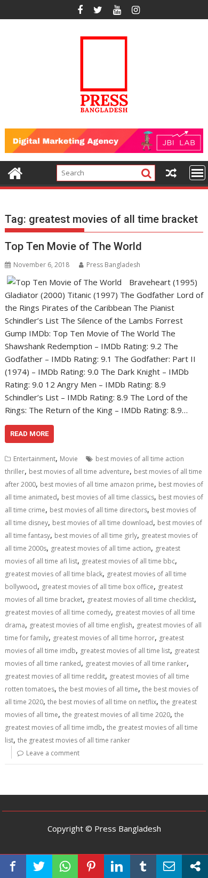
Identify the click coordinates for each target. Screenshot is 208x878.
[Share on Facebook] (13, 866)
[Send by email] (169, 866)
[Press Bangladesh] (15, 172)
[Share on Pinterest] (91, 866)
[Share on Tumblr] (143, 866)
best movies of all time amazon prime (97, 484)
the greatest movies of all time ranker (74, 740)
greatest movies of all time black (53, 573)
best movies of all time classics (107, 497)
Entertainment (34, 458)
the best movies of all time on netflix (101, 701)
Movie (69, 458)
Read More (29, 434)
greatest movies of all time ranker (136, 663)
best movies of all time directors (98, 509)
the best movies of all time (98, 689)
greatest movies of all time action (101, 548)
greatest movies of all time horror (104, 637)
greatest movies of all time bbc (128, 561)
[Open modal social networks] (195, 866)
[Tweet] (39, 866)
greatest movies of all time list (125, 650)
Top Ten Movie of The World (73, 246)
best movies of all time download (102, 522)
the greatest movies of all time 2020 (116, 714)
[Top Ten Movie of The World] (64, 282)
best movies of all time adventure (79, 471)
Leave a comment (52, 753)
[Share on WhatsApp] (65, 866)
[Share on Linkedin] (117, 866)
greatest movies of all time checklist (140, 599)
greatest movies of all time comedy (58, 612)
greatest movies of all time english (80, 625)
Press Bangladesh (113, 264)
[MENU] (197, 172)
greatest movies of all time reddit (55, 676)
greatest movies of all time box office (98, 586)
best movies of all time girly (95, 535)
